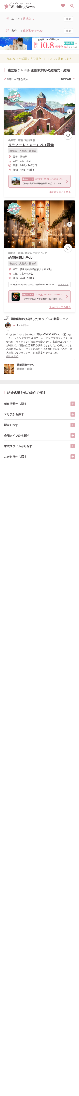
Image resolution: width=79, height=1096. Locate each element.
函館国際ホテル (20, 257)
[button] (39, 130)
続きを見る (63, 284)
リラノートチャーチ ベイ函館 (31, 145)
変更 (68, 18)
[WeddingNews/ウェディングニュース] (19, 7)
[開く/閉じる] (72, 404)
